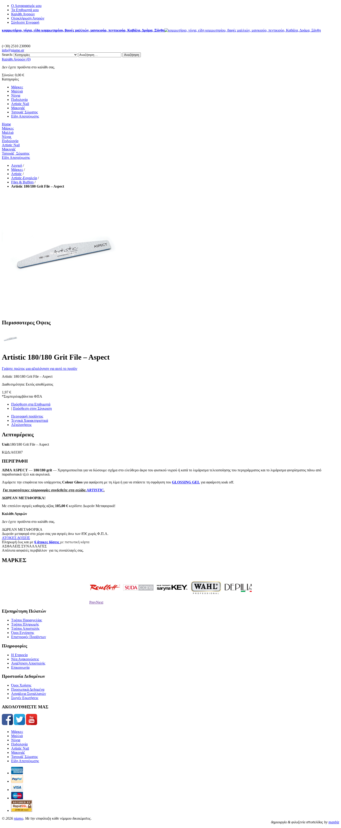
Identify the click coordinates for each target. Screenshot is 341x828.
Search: (7, 55)
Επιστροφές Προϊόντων (28, 637)
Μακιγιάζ (18, 752)
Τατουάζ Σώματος (24, 757)
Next (99, 602)
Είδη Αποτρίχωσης (25, 761)
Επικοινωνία (20, 667)
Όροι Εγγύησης (22, 633)
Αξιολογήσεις (21, 425)
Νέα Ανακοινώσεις (25, 659)
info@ (13, 50)
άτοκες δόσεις (47, 542)
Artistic (16, 174)
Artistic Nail (20, 748)
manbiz (333, 822)
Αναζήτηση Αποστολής (28, 663)
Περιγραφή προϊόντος (27, 416)
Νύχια (15, 740)
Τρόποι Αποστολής (25, 628)
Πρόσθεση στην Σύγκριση (32, 408)
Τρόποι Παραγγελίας (26, 620)
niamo (18, 818)
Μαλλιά (17, 736)
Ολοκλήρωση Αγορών (27, 18)
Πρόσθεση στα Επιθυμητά (30, 404)
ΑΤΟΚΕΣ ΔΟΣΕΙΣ (16, 538)
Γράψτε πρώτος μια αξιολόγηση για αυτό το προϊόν (39, 369)
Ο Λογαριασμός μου (26, 6)
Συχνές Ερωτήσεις (24, 698)
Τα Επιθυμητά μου (25, 10)
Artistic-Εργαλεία (24, 178)
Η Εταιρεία (19, 655)
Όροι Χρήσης (21, 685)
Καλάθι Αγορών (23, 14)
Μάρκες (17, 170)
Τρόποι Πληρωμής (25, 624)
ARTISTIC (95, 490)
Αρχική (16, 165)
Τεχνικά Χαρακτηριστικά (29, 420)
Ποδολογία (19, 744)
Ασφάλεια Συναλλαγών (28, 694)
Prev (92, 602)
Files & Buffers (22, 182)
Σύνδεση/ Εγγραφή (25, 22)
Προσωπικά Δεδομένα (27, 689)
